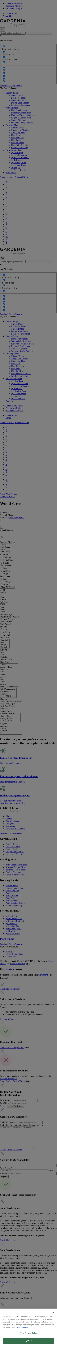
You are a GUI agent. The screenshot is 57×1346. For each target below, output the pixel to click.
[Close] (54, 1312)
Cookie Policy (22, 1327)
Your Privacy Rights (28, 1333)
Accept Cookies (28, 1341)
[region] (28, 1327)
